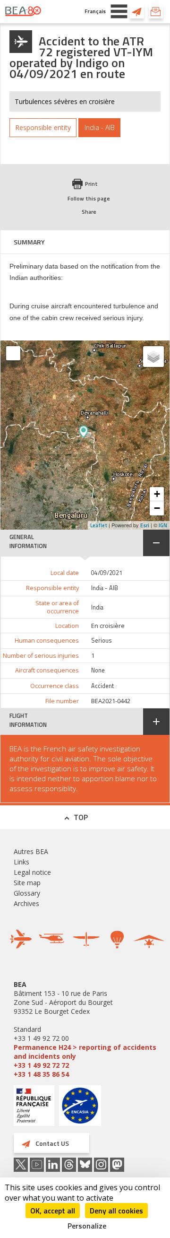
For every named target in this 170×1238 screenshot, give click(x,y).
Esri (144, 525)
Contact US (137, 11)
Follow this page (89, 198)
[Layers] (153, 356)
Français (95, 11)
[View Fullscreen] (13, 353)
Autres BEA (31, 851)
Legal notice (32, 872)
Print (91, 184)
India (97, 607)
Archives (26, 903)
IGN (163, 525)
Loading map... (117, 435)
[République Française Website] (34, 1106)
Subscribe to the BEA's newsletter (156, 11)
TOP (81, 817)
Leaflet (98, 525)
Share (89, 212)
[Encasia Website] (80, 1109)
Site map (27, 882)
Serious (101, 640)
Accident (102, 685)
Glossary (27, 893)
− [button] (157, 508)
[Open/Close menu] (119, 11)
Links (21, 861)
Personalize (87, 1225)
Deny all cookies (116, 1210)
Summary (29, 242)
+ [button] (157, 494)
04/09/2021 (106, 572)
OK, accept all (52, 1210)
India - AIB (104, 588)
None (98, 670)
